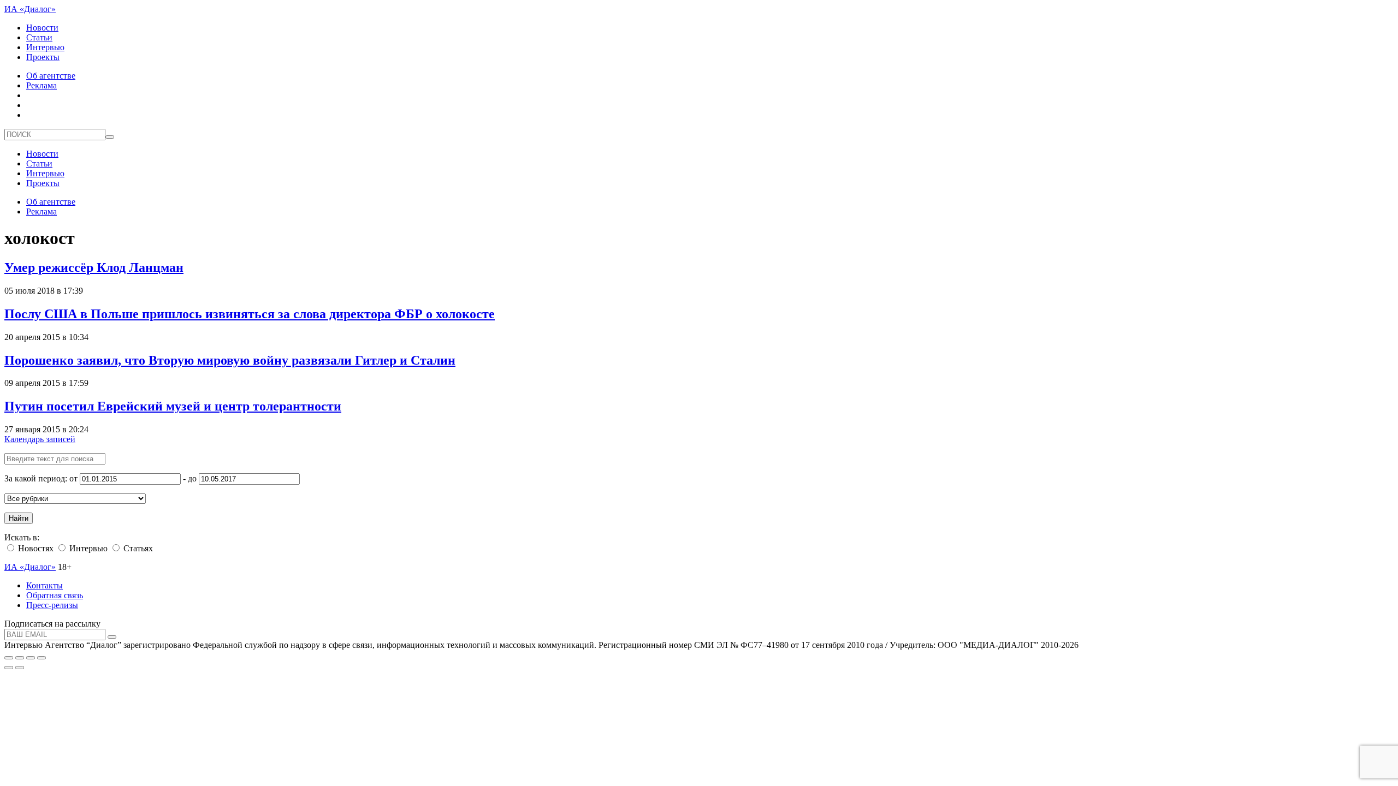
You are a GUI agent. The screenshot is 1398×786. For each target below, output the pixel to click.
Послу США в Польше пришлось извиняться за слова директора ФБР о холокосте (249, 314)
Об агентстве (50, 75)
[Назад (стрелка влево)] (8, 667)
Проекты (43, 57)
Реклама (41, 85)
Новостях (35, 548)
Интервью (45, 47)
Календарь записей (39, 439)
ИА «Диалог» (30, 9)
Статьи (39, 37)
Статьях (137, 548)
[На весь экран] (30, 657)
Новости (42, 27)
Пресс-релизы (52, 605)
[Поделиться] (19, 657)
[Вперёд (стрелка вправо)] (19, 667)
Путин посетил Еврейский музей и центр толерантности (172, 406)
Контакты (44, 585)
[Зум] (41, 657)
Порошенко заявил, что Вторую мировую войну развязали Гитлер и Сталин (229, 360)
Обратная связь (54, 595)
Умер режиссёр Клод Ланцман (93, 267)
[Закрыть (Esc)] (8, 657)
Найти (18, 518)
